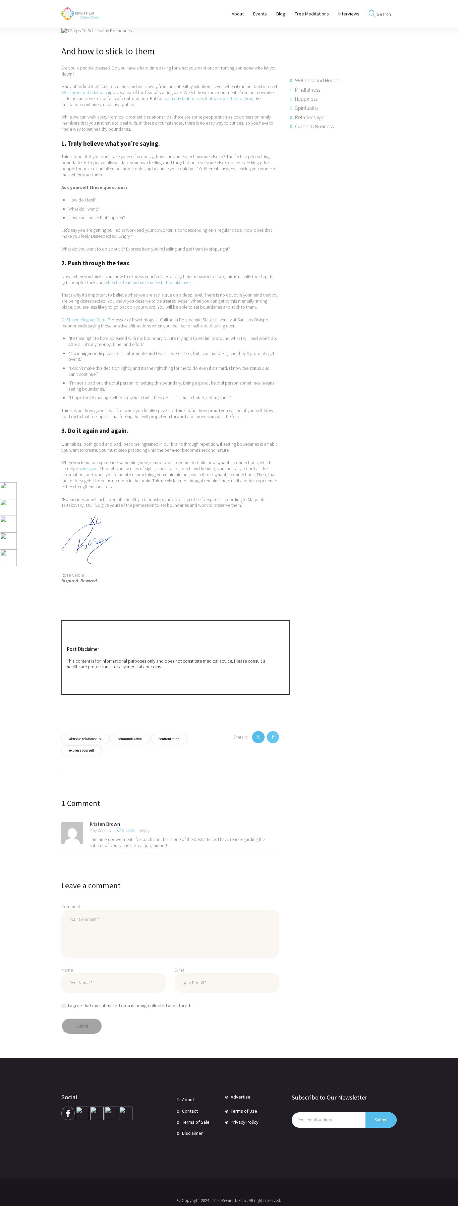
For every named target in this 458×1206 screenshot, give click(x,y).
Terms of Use (244, 1111)
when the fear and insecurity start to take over (147, 282)
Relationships (309, 117)
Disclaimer (192, 1133)
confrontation (169, 738)
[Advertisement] (339, 251)
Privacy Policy (245, 1122)
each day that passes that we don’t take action (208, 98)
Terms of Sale (196, 1122)
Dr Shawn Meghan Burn (83, 320)
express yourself (81, 750)
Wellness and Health (317, 80)
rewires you (87, 468)
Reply (145, 830)
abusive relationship (85, 738)
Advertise (240, 1097)
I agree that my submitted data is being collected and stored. (129, 1005)
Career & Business (314, 126)
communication (130, 738)
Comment (70, 906)
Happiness (306, 98)
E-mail (180, 970)
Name (67, 970)
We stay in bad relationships (88, 92)
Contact (190, 1111)
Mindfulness (307, 89)
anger (85, 353)
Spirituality (306, 107)
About (188, 1100)
